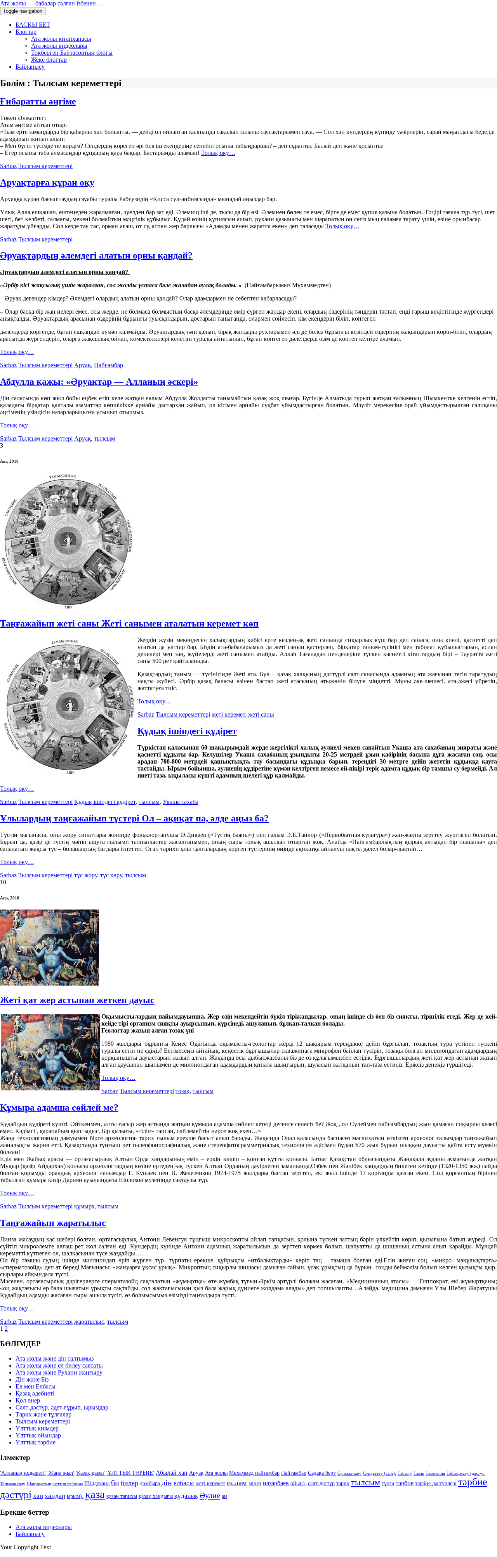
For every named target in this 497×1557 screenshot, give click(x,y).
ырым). (75, 1496)
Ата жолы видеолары (59, 45)
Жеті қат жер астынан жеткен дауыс (77, 1000)
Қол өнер (28, 1400)
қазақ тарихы (121, 1496)
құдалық (186, 1496)
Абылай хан (172, 1472)
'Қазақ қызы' (90, 1473)
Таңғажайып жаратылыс (53, 1223)
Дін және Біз (32, 1379)
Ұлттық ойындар (38, 1435)
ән (224, 1496)
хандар (55, 1496)
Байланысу (30, 66)
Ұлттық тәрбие (36, 1442)
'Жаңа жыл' (60, 1473)
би (115, 1483)
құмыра (84, 1206)
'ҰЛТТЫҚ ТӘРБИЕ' (130, 1473)
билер (129, 1483)
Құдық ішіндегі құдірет (187, 731)
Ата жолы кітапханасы (61, 38)
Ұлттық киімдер (37, 1428)
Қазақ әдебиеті (35, 1393)
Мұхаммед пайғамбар (254, 1473)
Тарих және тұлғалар (43, 1414)
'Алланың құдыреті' (23, 1473)
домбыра (150, 1483)
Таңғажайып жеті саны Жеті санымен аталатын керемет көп (129, 623)
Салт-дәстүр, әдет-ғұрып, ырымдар (62, 1407)
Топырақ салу (12, 1484)
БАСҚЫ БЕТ (33, 24)
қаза (95, 1494)
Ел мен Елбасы (36, 1386)
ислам (237, 1483)
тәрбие (405, 1483)
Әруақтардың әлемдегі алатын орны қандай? (96, 255)
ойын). (298, 1483)
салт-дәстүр (321, 1483)
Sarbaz (8, 166)
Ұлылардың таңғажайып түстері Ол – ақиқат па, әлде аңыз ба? (134, 818)
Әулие (210, 1495)
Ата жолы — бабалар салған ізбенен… (51, 3)
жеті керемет (228, 714)
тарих (342, 1483)
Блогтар (26, 31)
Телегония (435, 1473)
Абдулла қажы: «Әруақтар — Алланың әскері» (99, 382)
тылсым (104, 438)
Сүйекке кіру (349, 1473)
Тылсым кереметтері (45, 166)
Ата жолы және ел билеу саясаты (59, 1365)
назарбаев (276, 1483)
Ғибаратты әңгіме (38, 101)
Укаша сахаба (180, 801)
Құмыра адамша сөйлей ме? (59, 1107)
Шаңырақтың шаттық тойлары (55, 1484)
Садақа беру (322, 1473)
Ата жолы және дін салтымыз (55, 1358)
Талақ (419, 1473)
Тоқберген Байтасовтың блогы (72, 52)
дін (167, 1483)
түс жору (85, 875)
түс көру (111, 875)
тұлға (388, 1483)
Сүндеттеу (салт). (379, 1473)
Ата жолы (216, 1473)
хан (38, 1496)
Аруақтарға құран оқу (47, 182)
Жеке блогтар (49, 59)
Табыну (405, 1473)
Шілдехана (96, 1483)
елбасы (184, 1483)
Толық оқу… (218, 152)
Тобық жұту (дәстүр (466, 1473)
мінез (254, 1483)
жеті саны (261, 714)
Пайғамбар (108, 365)
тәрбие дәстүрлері (436, 1483)
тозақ (182, 1091)
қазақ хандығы (156, 1496)
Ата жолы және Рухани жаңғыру (59, 1372)
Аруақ (82, 365)
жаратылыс (89, 1321)
